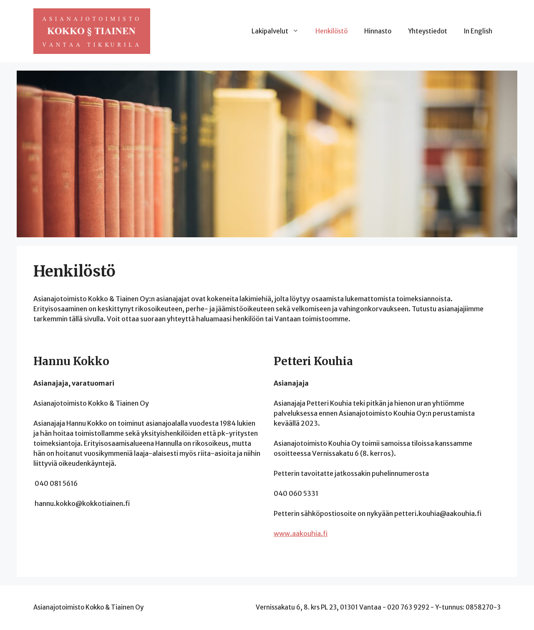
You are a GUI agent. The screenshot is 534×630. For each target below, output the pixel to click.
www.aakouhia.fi (300, 533)
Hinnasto (377, 31)
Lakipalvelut (270, 31)
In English (478, 31)
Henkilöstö (331, 31)
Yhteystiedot (427, 31)
